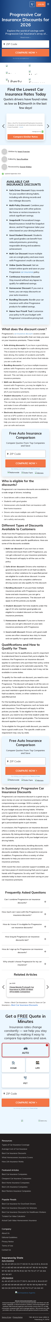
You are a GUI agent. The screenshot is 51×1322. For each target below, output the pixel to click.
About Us (5, 1233)
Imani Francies (24, 151)
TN (29, 1271)
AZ (9, 1264)
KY (3, 1267)
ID (37, 1264)
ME (8, 1267)
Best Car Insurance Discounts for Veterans (19, 1208)
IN (42, 1264)
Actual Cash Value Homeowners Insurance (19, 1220)
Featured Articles (10, 1170)
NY (3, 1271)
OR (15, 1271)
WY (10, 1274)
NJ (43, 1267)
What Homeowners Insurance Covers (17, 1157)
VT (38, 1271)
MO (27, 1267)
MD (11, 1267)
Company (6, 1229)
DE (23, 1264)
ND (9, 1271)
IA (44, 1264)
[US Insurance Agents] (12, 4)
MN (21, 1267)
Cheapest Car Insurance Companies (16, 1179)
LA (6, 1267)
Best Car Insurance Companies (14, 1174)
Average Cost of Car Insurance (14, 1149)
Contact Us (6, 1250)
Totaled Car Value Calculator (13, 1216)
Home (7, 1002)
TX (32, 1271)
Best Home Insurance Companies (15, 1183)
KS (46, 1264)
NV (37, 1267)
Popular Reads (9, 1199)
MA (15, 1267)
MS (24, 1267)
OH (6, 1288)
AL (3, 1264)
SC (23, 1271)
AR (11, 1264)
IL (39, 1264)
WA (44, 1271)
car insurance (27, 272)
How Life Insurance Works (13, 1162)
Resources (7, 1140)
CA (15, 1264)
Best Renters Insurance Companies (16, 1191)
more (21, 127)
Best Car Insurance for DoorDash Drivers (19, 1204)
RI (20, 1271)
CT (20, 1264)
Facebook (17, 1296)
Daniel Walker (26, 167)
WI (7, 1274)
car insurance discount (23, 333)
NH (40, 1267)
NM (45, 1267)
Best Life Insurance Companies (15, 1187)
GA (32, 1264)
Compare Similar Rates (25, 136)
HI (35, 1264)
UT (35, 1271)
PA (18, 1271)
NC (6, 1271)
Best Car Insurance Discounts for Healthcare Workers (24, 1212)
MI (18, 1267)
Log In (41, 4)
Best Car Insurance (19, 1002)
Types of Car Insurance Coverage (15, 1145)
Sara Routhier (22, 159)
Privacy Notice (8, 1242)
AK (6, 1264)
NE (34, 1267)
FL (29, 1264)
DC (26, 1264)
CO (17, 1264)
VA (41, 1271)
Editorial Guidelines (9, 1237)
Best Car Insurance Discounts (24, 1005)
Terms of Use (33, 58)
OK (12, 1271)
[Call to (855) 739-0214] (32, 4)
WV (3, 1274)
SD (26, 1271)
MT (30, 1267)
